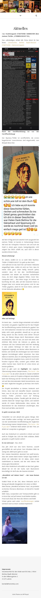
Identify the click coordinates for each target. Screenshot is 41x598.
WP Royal (25, 594)
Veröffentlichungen (27, 501)
